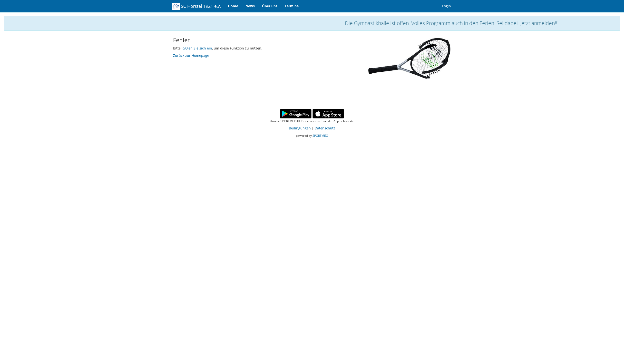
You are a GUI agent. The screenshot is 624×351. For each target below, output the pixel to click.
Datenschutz (325, 128)
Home (233, 6)
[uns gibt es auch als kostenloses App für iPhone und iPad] (328, 113)
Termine (292, 6)
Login (446, 6)
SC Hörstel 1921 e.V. (200, 6)
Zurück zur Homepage (191, 55)
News (250, 6)
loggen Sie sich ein (197, 48)
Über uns (269, 6)
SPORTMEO (320, 135)
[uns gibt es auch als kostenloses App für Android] (296, 113)
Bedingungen (300, 128)
